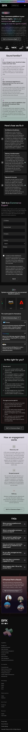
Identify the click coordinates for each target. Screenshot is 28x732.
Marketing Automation (5, 647)
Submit (14, 279)
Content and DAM (5, 652)
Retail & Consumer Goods (6, 669)
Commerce (3, 654)
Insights (2, 713)
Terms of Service (4, 723)
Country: (5, 240)
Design (2, 683)
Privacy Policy (19, 274)
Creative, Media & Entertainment (7, 674)
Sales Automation (4, 649)
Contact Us (3, 704)
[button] (25, 5)
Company (5, 234)
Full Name (6, 220)
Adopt (2, 687)
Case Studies (3, 715)
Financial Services (4, 667)
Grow (2, 688)
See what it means (21, 1)
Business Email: (7, 227)
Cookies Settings (4, 726)
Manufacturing (4, 676)
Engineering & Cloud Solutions (7, 660)
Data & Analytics (4, 656)
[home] (4, 5)
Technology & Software (5, 670)
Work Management (5, 658)
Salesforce (3, 697)
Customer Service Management (7, 651)
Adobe (2, 696)
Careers (2, 706)
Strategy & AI (3, 645)
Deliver (2, 685)
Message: (5, 246)
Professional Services (5, 672)
